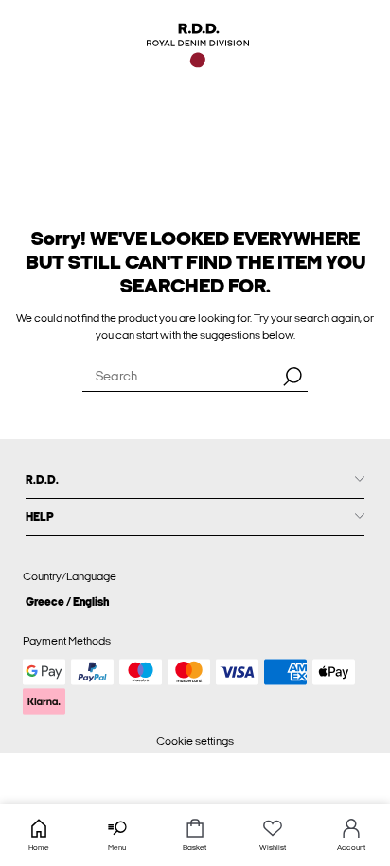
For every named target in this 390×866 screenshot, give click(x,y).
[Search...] (292, 376)
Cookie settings (195, 741)
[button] (195, 601)
